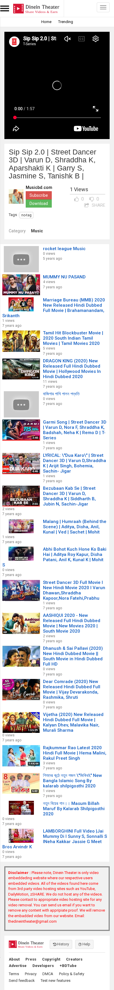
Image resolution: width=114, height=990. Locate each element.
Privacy (31, 974)
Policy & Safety (71, 974)
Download (39, 203)
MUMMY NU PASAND (64, 277)
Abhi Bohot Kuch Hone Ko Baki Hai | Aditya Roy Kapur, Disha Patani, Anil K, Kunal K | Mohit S (54, 557)
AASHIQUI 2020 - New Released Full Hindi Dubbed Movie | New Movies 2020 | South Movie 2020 (71, 623)
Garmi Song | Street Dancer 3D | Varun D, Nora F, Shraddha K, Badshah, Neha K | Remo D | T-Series (74, 429)
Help (86, 944)
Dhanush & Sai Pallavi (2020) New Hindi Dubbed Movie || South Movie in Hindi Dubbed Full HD (73, 656)
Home (46, 22)
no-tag (26, 215)
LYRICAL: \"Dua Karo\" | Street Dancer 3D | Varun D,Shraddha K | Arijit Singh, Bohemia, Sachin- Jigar (74, 463)
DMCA (47, 974)
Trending (65, 22)
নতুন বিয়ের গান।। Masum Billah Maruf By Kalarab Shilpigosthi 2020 (74, 809)
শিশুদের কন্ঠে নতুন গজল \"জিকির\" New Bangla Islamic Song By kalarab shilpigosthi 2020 (72, 781)
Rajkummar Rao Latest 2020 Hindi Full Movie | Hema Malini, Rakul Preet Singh (74, 753)
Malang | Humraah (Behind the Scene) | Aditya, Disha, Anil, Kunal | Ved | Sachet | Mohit (74, 527)
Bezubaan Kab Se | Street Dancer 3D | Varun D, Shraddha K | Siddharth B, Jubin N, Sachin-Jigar (69, 496)
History (62, 944)
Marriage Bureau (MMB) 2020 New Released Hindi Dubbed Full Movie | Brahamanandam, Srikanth (53, 307)
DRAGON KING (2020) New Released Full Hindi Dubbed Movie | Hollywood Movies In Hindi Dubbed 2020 (72, 368)
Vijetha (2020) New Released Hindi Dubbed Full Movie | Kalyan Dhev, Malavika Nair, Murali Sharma (73, 722)
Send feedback (22, 980)
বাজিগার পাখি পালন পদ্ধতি (61, 393)
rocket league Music (64, 248)
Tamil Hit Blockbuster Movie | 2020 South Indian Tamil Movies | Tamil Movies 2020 (73, 338)
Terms (14, 974)
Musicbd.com (39, 187)
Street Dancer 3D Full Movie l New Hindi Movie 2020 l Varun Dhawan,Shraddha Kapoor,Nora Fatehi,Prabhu (74, 590)
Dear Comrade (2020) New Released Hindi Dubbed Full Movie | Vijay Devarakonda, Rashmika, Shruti (71, 689)
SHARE (98, 205)
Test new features (55, 980)
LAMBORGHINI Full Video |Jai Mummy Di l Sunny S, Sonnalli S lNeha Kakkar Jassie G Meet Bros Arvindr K (54, 838)
